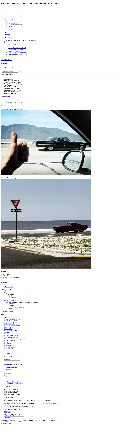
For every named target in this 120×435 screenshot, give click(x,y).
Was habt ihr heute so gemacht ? (18, 52)
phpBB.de (20, 422)
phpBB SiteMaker (6, 423)
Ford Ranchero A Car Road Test (13, 300)
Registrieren (7, 376)
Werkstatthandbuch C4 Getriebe (18, 54)
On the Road (6, 59)
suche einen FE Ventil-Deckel (17, 48)
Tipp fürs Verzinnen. (14, 51)
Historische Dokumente (31, 302)
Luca (19, 394)
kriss (9, 302)
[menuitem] (12, 23)
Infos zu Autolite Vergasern (14, 382)
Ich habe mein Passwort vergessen (13, 364)
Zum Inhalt (4, 12)
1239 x (16, 91)
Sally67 (3, 77)
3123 (11, 79)
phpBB (10, 420)
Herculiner (12, 56)
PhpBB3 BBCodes (49, 420)
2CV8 (20, 307)
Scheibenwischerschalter (16, 49)
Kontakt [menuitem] (7, 417)
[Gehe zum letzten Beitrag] (23, 307)
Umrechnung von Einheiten (15, 383)
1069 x (15, 93)
